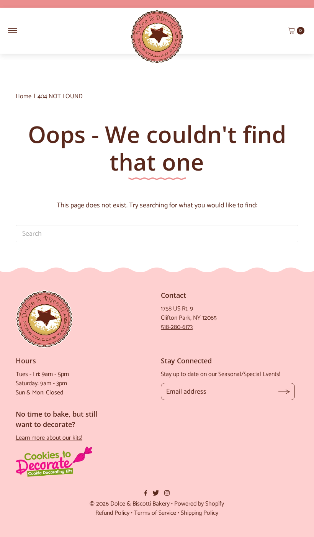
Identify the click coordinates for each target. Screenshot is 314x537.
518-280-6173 (177, 327)
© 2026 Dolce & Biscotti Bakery (130, 504)
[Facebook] (145, 493)
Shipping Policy (199, 513)
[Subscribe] (284, 391)
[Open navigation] (13, 30)
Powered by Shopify (199, 504)
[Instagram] (167, 493)
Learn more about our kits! (49, 438)
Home (23, 96)
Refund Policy (112, 513)
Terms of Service (155, 513)
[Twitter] (155, 493)
